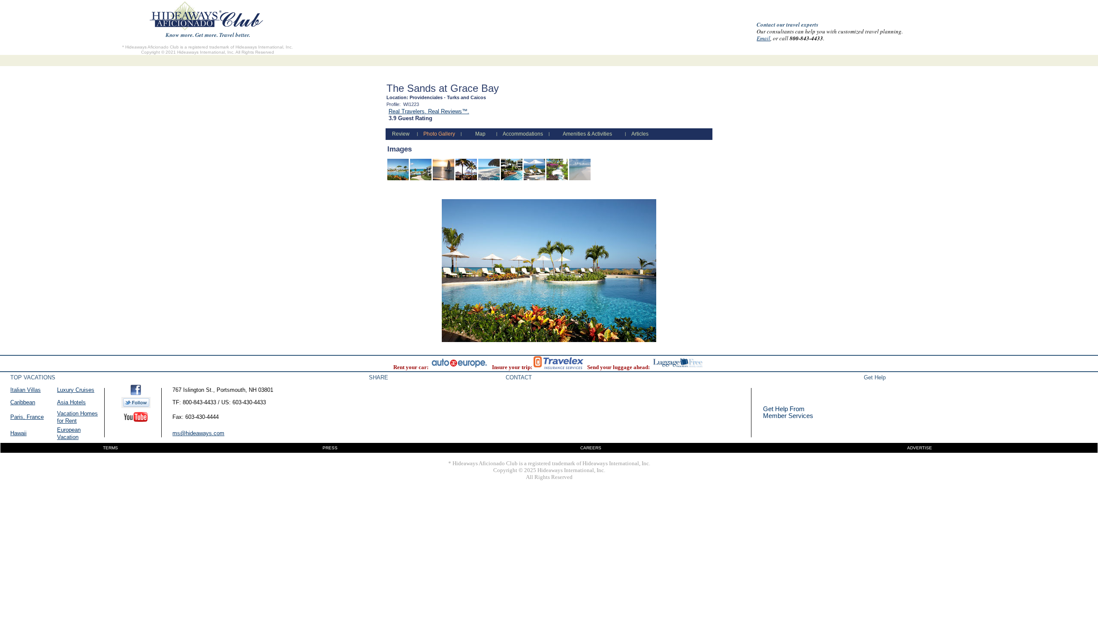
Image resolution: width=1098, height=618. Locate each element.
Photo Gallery (439, 134)
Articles (640, 134)
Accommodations (523, 134)
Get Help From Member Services (788, 412)
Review (401, 134)
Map (480, 134)
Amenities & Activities (587, 134)
